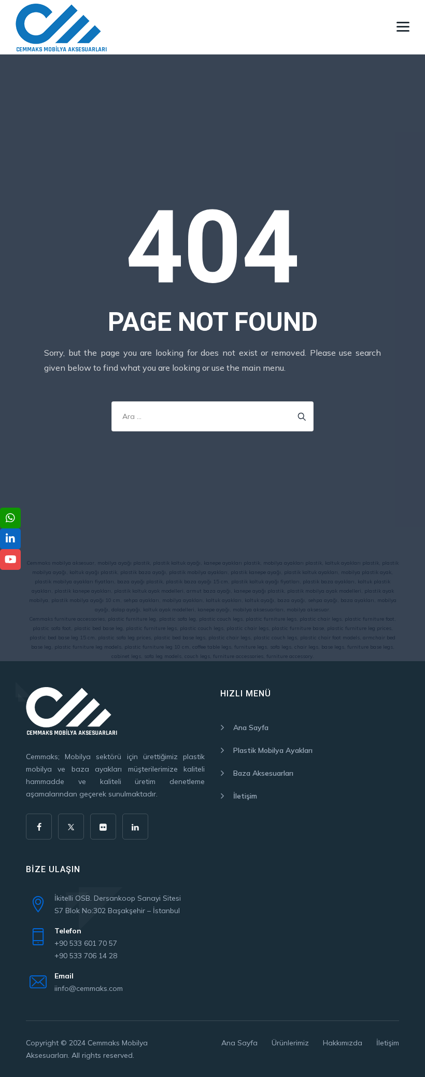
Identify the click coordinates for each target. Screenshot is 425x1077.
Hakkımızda (342, 1042)
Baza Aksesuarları (263, 773)
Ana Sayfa (250, 727)
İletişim (245, 796)
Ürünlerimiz (290, 1042)
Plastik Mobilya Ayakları (273, 750)
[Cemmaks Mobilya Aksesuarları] (61, 27)
